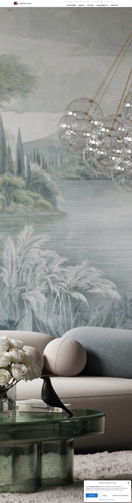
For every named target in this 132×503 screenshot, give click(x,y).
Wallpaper (71, 5)
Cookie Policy (102, 499)
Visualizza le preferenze (120, 495)
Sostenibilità (102, 5)
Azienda (68, 2)
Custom (90, 5)
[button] (128, 483)
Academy (82, 2)
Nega (104, 495)
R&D (75, 2)
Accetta (91, 495)
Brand (81, 5)
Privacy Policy (111, 499)
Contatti (115, 5)
